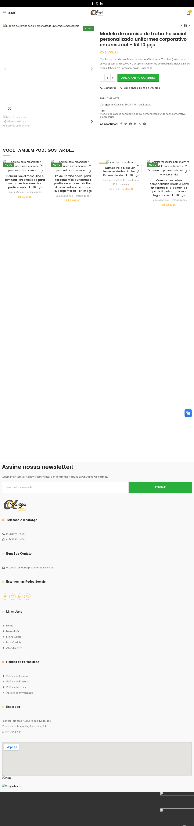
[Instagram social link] (97, 3)
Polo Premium (121, 184)
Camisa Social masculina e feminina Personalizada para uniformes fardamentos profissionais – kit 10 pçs (25, 181)
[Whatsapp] (27, 596)
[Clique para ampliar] (9, 108)
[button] (42, 171)
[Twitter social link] (125, 123)
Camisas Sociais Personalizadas (132, 104)
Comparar (109, 87)
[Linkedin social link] (101, 3)
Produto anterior (182, 25)
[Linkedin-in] (20, 596)
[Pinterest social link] (130, 123)
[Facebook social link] (93, 3)
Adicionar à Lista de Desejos (142, 87)
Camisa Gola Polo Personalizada (121, 180)
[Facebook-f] (5, 596)
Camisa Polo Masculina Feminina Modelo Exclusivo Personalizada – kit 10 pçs (121, 171)
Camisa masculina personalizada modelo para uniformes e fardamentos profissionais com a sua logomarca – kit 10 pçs (169, 187)
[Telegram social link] (144, 123)
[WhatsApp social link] (140, 123)
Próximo (189, 25)
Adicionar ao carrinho (138, 77)
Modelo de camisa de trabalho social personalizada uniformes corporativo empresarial (143, 115)
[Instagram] (12, 596)
